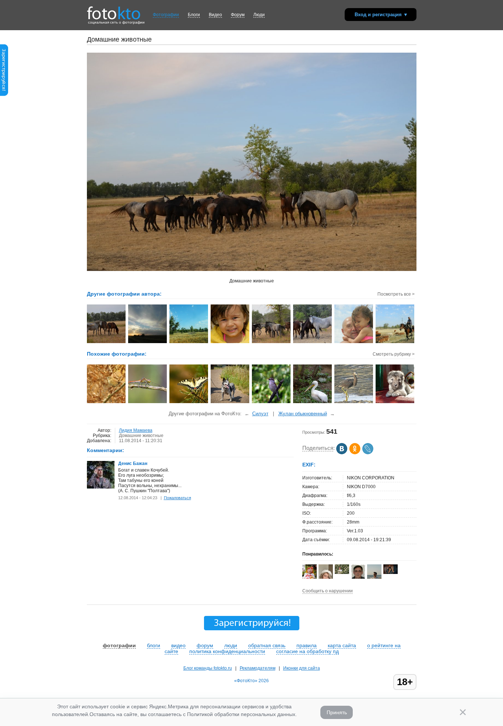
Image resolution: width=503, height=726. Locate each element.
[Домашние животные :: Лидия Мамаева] (106, 342)
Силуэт (260, 413)
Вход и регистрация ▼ (381, 14)
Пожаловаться (177, 498)
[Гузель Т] (342, 572)
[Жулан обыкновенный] (271, 402)
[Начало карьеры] (395, 402)
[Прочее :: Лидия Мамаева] (354, 342)
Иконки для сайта (301, 668)
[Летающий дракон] (148, 402)
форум (205, 645)
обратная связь (266, 645)
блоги (153, 645)
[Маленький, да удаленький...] (313, 402)
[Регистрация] (4, 94)
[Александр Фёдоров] (390, 572)
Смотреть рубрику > (394, 354)
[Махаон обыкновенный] (189, 402)
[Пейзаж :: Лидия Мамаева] (148, 342)
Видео (215, 14)
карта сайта (342, 645)
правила (306, 645)
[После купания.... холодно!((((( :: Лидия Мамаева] (230, 342)
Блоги (194, 14)
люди (230, 645)
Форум (238, 14)
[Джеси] (230, 402)
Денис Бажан (132, 463)
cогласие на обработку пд (307, 651)
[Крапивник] (106, 402)
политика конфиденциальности (227, 651)
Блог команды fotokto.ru (207, 668)
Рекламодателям (257, 668)
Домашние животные (141, 435)
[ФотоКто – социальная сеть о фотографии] (114, 10)
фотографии (119, 645)
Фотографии (166, 14)
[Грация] (354, 402)
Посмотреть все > (396, 294)
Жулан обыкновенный (302, 413)
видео (178, 645)
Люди (259, 14)
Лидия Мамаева (135, 430)
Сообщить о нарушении (327, 590)
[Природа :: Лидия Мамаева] (189, 342)
